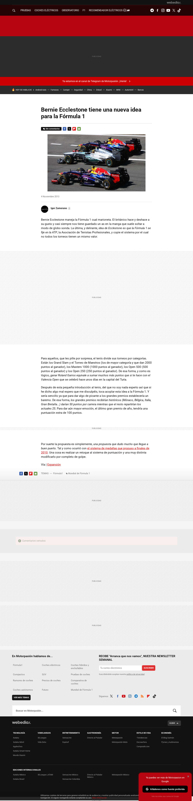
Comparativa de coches (79, 682)
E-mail (79, 129)
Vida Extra (42, 742)
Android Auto (40, 90)
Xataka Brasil (18, 779)
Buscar (174, 710)
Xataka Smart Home (21, 751)
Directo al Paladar (94, 738)
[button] (60, 208)
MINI (118, 90)
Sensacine (66, 738)
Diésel (99, 90)
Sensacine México (70, 775)
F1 (84, 10)
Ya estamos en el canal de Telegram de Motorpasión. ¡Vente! (94, 81)
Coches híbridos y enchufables (80, 667)
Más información (99, 798)
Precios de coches (51, 680)
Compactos (19, 674)
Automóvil (129, 90)
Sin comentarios (53, 129)
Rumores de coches (23, 680)
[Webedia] (174, 2)
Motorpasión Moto (119, 742)
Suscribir (149, 668)
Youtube (168, 10)
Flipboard (74, 129)
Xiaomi (109, 90)
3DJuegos (42, 738)
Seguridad (78, 90)
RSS (142, 695)
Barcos (141, 90)
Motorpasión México (120, 775)
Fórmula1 (58, 473)
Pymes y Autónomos (170, 742)
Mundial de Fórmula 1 (79, 473)
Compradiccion (143, 746)
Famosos (55, 90)
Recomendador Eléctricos (106, 10)
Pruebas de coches (80, 674)
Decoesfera (142, 742)
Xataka (16, 738)
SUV (44, 674)
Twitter (174, 10)
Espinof (65, 742)
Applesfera (17, 746)
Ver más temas (21, 697)
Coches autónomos (23, 689)
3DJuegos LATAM (45, 775)
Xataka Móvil (18, 742)
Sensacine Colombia (71, 779)
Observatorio (70, 10)
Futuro (45, 689)
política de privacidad (135, 674)
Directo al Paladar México (94, 776)
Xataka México (19, 775)
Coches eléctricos (51, 665)
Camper (66, 90)
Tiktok (179, 10)
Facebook (157, 10)
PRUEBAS (26, 10)
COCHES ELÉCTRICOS (46, 10)
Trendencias (142, 738)
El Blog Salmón (167, 738)
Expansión (54, 464)
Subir (172, 723)
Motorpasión (117, 738)
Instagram (163, 10)
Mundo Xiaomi (19, 755)
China (89, 90)
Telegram (152, 10)
